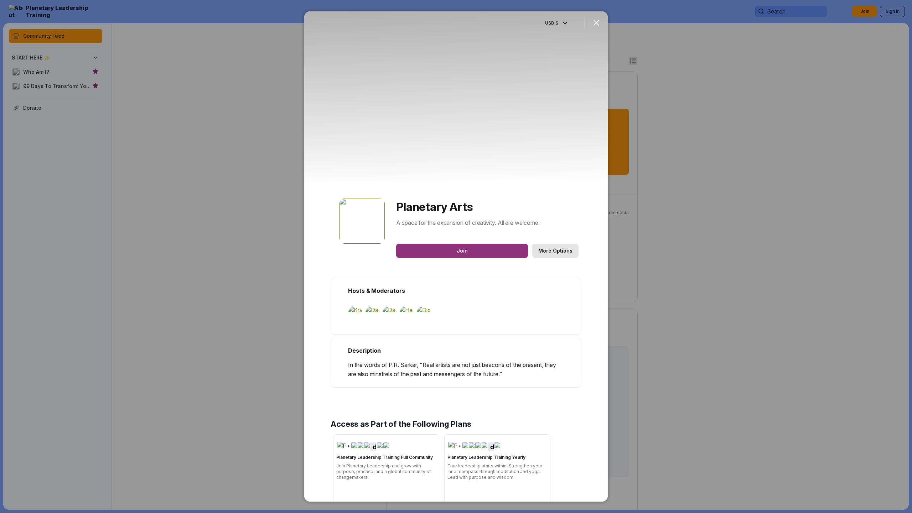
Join (462, 251)
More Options (555, 251)
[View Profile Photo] (362, 221)
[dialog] (456, 256)
